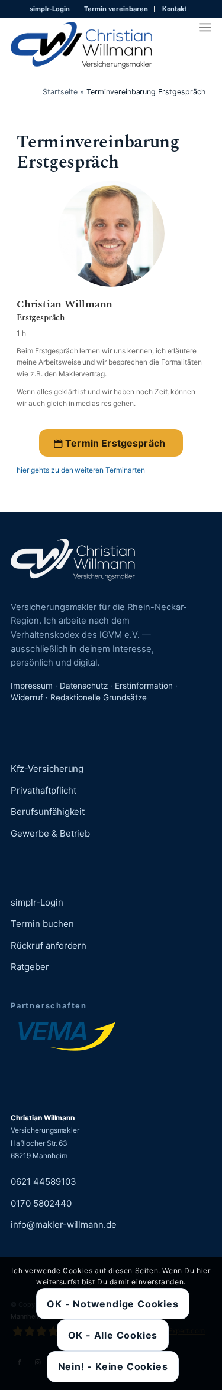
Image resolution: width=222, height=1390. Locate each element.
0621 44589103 (43, 1181)
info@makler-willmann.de (64, 1224)
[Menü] (205, 27)
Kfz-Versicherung (47, 768)
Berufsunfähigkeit (48, 811)
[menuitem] (50, 9)
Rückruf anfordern (48, 945)
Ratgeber (30, 966)
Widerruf (27, 697)
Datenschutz (84, 685)
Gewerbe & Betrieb (50, 833)
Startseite (60, 91)
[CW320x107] (81, 45)
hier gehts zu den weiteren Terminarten (81, 469)
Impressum (32, 685)
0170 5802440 (41, 1203)
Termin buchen (42, 923)
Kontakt (174, 9)
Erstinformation (143, 685)
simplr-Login (50, 9)
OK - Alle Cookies (113, 1335)
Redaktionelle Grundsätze (98, 697)
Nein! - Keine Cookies (113, 1366)
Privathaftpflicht (43, 790)
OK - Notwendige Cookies (112, 1304)
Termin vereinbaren (115, 9)
